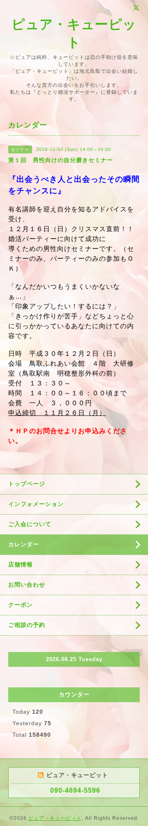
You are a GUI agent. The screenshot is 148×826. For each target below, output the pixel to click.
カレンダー (23, 544)
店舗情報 (20, 564)
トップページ (26, 483)
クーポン (20, 604)
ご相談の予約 (26, 625)
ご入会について (29, 524)
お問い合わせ (26, 584)
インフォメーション (36, 504)
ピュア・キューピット (55, 818)
